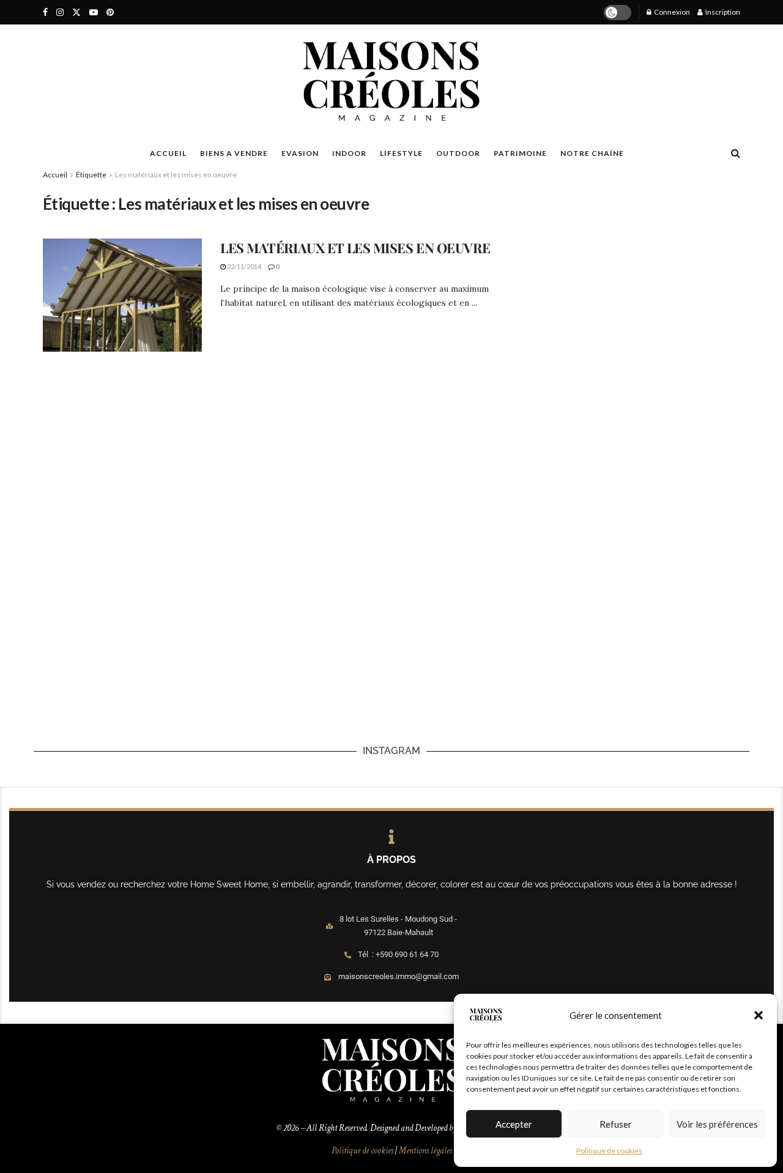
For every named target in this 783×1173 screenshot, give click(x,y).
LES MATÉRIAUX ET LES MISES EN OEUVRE (355, 248)
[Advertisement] (626, 269)
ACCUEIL (168, 153)
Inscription (722, 12)
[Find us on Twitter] (76, 12)
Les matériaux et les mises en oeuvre (176, 174)
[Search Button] (735, 153)
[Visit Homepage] (391, 81)
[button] (758, 1015)
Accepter (513, 1124)
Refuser (615, 1124)
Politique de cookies (609, 1150)
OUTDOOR (458, 153)
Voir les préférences (717, 1124)
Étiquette (91, 174)
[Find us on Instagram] (60, 12)
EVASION (300, 153)
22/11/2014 (243, 266)
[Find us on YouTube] (93, 12)
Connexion (671, 12)
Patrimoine (520, 153)
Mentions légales (425, 1150)
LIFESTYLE (401, 153)
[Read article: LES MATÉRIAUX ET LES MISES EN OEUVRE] (122, 295)
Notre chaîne (592, 153)
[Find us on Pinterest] (110, 12)
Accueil (55, 174)
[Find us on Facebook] (45, 12)
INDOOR (349, 153)
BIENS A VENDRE (234, 153)
